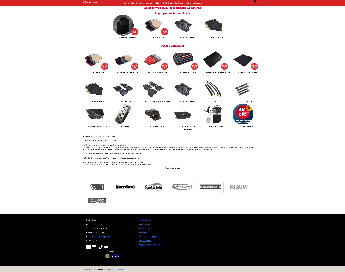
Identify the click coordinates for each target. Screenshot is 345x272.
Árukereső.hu (112, 251)
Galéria (188, 3)
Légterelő (143, 232)
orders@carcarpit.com (101, 237)
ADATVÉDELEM (113, 269)
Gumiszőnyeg (144, 224)
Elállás (157, 3)
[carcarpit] (92, 2)
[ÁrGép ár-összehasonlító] (115, 256)
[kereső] (251, 2)
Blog (181, 3)
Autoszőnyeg (144, 220)
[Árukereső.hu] (107, 256)
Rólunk (164, 3)
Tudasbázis (197, 3)
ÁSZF (122, 269)
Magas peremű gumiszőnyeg (150, 245)
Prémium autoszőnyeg (148, 237)
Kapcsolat (173, 3)
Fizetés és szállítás (145, 3)
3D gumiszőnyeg (146, 241)
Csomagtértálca (145, 228)
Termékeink (131, 3)
